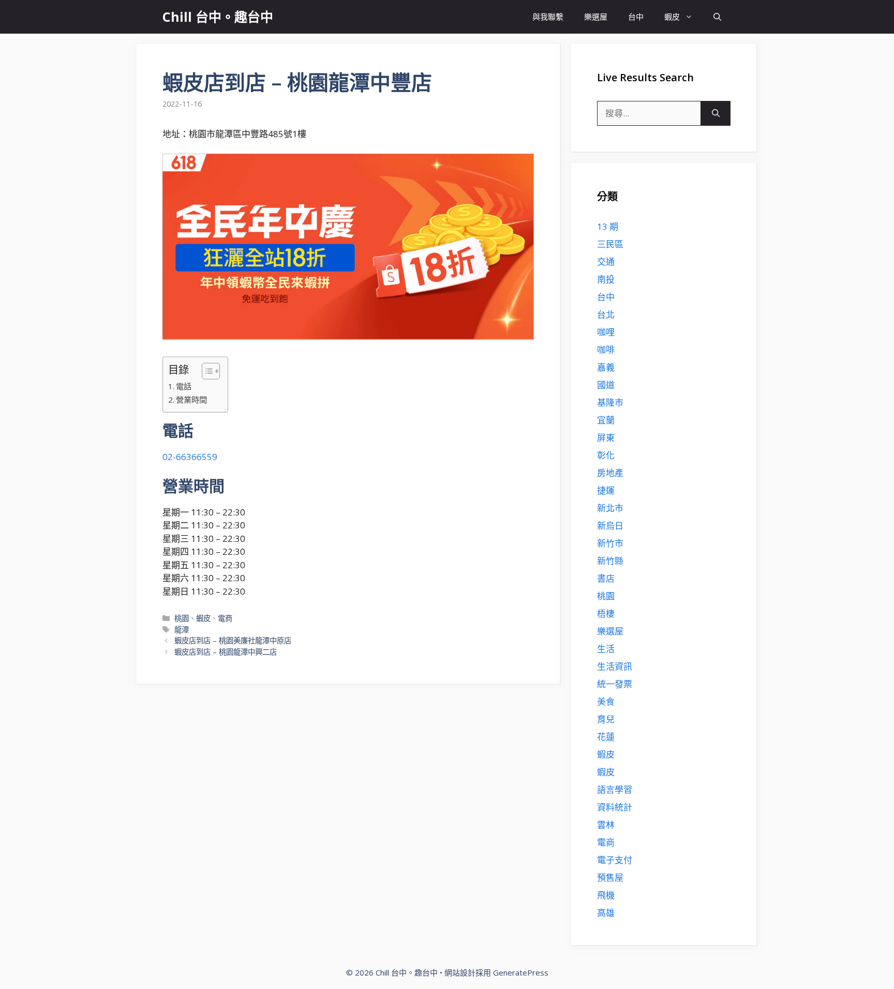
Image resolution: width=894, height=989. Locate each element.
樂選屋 (595, 16)
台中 (636, 16)
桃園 (181, 618)
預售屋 (610, 877)
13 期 (607, 226)
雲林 (606, 825)
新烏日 (610, 526)
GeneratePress (520, 972)
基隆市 (610, 402)
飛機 (606, 895)
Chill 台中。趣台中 (217, 16)
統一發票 (614, 684)
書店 (606, 578)
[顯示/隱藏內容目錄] (205, 371)
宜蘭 (606, 420)
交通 (606, 262)
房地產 (610, 473)
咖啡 (606, 350)
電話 (183, 386)
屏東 (606, 438)
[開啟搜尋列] (717, 17)
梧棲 (606, 613)
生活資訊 (614, 666)
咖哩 (606, 332)
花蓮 (606, 737)
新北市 (610, 508)
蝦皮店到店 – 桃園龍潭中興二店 (225, 652)
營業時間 (191, 399)
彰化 (606, 455)
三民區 (610, 244)
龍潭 (181, 629)
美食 (606, 701)
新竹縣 (610, 561)
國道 (606, 385)
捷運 (606, 490)
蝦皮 (672, 16)
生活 (606, 649)
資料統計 (614, 807)
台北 (606, 314)
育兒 (606, 719)
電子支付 (614, 860)
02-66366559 (189, 457)
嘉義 (606, 367)
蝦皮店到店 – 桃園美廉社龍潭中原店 (232, 640)
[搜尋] (716, 113)
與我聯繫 (547, 16)
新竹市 (610, 543)
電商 (225, 618)
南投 (606, 279)
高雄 (606, 913)
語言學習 (614, 789)
